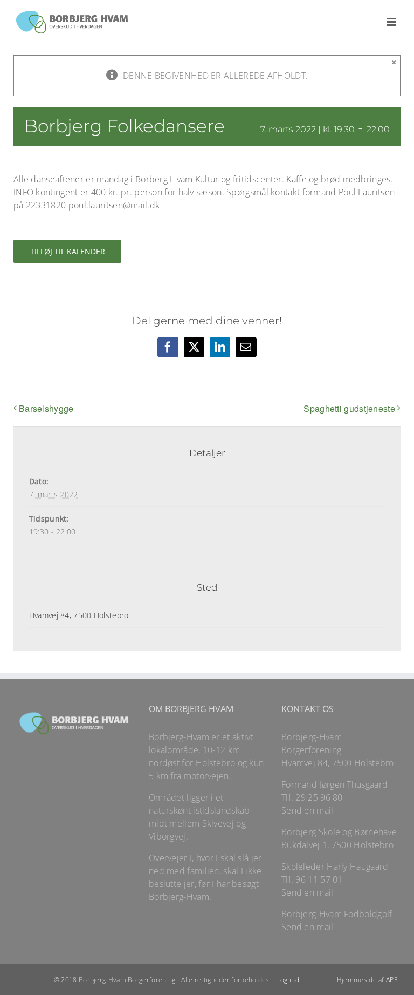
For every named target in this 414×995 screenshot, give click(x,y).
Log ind (288, 979)
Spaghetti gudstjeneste (349, 408)
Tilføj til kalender (67, 251)
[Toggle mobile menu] (392, 22)
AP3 (392, 979)
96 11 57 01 (318, 879)
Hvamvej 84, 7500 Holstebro (79, 615)
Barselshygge (46, 408)
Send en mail (307, 810)
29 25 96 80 (318, 797)
